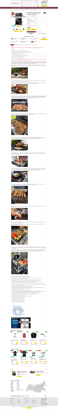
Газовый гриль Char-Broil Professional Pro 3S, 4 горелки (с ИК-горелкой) (42, 359)
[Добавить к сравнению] (18, 332)
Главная (14, 10)
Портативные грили (36, 7)
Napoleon (29, 15)
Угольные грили (18, 7)
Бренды (11, 400)
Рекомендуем (12, 7)
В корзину (28, 29)
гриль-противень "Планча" (36, 47)
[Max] (44, 4)
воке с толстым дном (34, 168)
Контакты (19, 400)
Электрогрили (42, 7)
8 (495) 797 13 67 (44, 1)
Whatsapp (43, 404)
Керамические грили (15, 7)
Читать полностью (19, 376)
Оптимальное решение (21, 10)
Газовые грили (21, 7)
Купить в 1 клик (33, 29)
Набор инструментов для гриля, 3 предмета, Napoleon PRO (14, 340)
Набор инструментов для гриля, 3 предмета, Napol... (36, 38)
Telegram (44, 404)
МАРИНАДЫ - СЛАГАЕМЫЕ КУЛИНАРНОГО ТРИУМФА (39, 371)
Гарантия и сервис (12, 403)
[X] (31, 33)
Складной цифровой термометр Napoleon (25, 41)
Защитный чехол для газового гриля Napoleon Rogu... (36, 41)
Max (41, 404)
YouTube (46, 404)
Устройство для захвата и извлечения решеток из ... (16, 41)
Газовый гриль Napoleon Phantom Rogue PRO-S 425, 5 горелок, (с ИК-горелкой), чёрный (14, 360)
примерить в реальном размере (16, 31)
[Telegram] (32, 33)
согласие (43, 406)
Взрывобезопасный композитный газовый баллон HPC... (26, 38)
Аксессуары (46, 7)
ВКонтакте (45, 404)
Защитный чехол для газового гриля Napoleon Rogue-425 (33, 340)
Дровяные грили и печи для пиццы (25, 7)
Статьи (18, 401)
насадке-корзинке (21, 138)
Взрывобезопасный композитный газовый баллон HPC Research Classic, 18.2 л (24, 340)
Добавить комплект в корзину (44, 39)
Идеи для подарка (33, 7)
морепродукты (15, 96)
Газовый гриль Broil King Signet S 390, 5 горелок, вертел (33, 358)
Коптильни (40, 7)
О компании (12, 401)
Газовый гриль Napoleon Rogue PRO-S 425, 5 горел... (16, 38)
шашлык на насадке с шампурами (29, 138)
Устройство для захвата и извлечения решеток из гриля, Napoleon (43, 340)
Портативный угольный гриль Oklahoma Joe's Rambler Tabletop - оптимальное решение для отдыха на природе (22, 372)
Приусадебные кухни (30, 7)
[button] (25, 20)
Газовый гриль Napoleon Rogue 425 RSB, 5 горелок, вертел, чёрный (24, 359)
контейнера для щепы (32, 97)
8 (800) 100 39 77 (44, 2)
